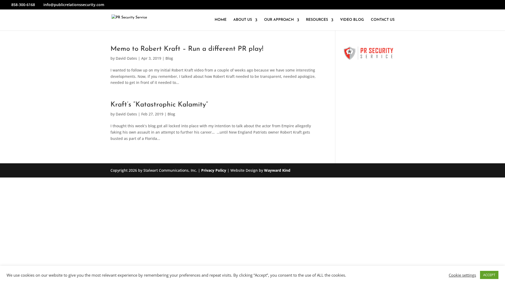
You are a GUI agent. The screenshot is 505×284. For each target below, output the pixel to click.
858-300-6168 (23, 4)
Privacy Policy (213, 170)
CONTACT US (383, 20)
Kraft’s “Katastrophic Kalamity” (159, 104)
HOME (220, 20)
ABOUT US (242, 20)
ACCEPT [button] (489, 274)
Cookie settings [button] (462, 275)
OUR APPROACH (279, 20)
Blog (169, 58)
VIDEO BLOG (352, 20)
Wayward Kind (277, 170)
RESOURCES (317, 20)
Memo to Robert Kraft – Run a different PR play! (186, 49)
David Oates (126, 58)
